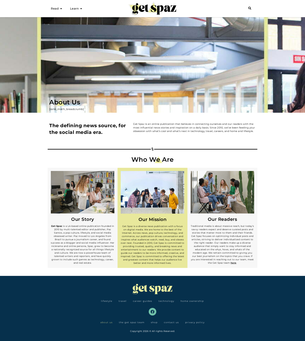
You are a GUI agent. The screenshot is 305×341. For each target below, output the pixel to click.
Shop (154, 322)
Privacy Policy (195, 322)
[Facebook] (152, 312)
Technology (166, 301)
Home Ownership (192, 301)
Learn (74, 8)
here (233, 262)
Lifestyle (106, 301)
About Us (106, 322)
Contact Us (171, 322)
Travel (123, 301)
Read (55, 8)
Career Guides (142, 301)
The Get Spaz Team (132, 322)
